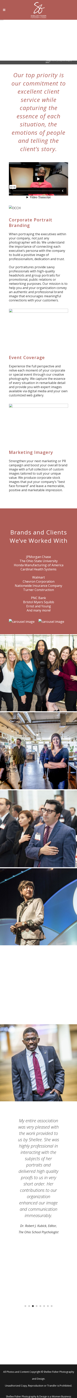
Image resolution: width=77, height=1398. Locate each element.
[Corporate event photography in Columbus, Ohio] (38, 984)
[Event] (38, 906)
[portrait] (38, 672)
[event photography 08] (38, 828)
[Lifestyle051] (38, 750)
